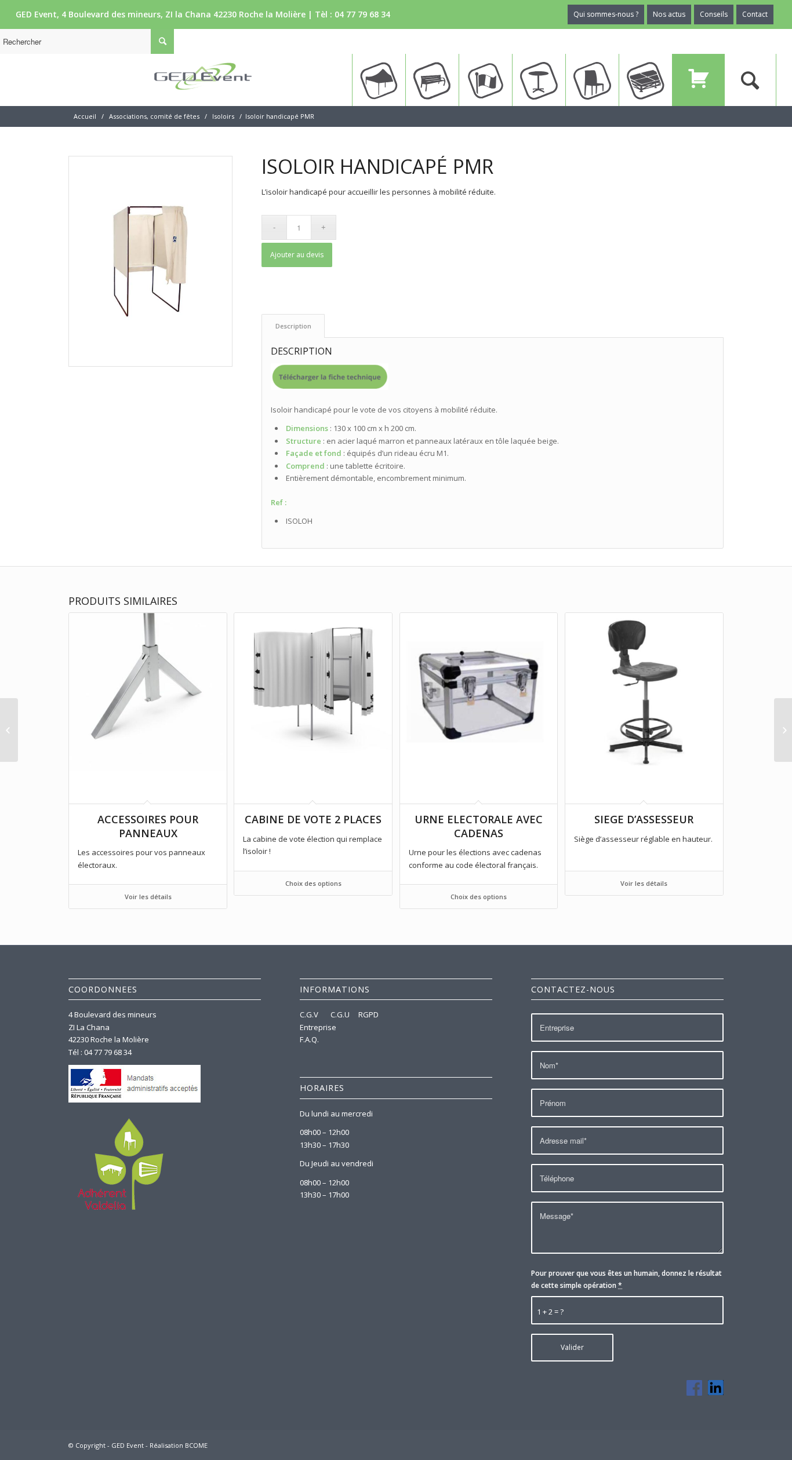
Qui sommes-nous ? (605, 14)
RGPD (368, 1014)
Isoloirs (223, 116)
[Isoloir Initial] (9, 730)
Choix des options (313, 883)
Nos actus (669, 14)
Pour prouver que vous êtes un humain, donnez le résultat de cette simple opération (626, 1279)
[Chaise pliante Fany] (783, 730)
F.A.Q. (309, 1039)
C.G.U (340, 1014)
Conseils (714, 14)
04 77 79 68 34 (362, 14)
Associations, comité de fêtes (154, 116)
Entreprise (318, 1027)
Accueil (85, 116)
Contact (755, 14)
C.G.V (310, 1014)
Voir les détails (148, 896)
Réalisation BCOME (179, 1445)
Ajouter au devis (297, 255)
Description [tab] (293, 326)
